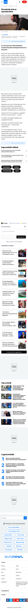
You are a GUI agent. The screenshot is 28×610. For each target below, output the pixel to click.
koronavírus (6, 167)
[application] (14, 22)
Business (3, 569)
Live (24, 1)
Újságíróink (4, 582)
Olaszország (20, 538)
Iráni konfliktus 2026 (14, 531)
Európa (3, 565)
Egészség (18, 546)
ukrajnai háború (8, 535)
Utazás (3, 575)
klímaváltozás (8, 549)
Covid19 (16, 167)
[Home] (1, 5)
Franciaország (7, 170)
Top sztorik (6, 383)
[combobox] (14, 517)
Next (2, 572)
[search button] (25, 517)
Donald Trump (8, 542)
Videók (3, 578)
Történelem (20, 549)
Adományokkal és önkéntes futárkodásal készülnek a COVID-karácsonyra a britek (11, 161)
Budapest (9, 546)
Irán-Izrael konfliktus (14, 527)
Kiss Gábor (5, 34)
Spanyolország (20, 542)
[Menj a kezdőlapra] (5, 2)
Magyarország (8, 538)
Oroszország (20, 535)
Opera (17, 170)
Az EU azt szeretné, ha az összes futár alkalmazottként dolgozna (10, 151)
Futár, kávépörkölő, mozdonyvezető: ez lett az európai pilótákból (12, 156)
